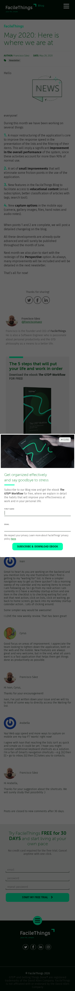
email (6, 524)
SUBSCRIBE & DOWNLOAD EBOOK (37, 546)
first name (9, 509)
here (13, 539)
